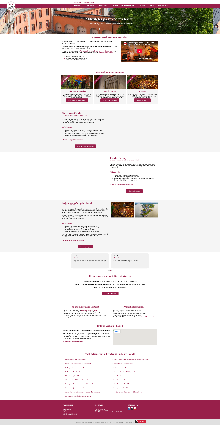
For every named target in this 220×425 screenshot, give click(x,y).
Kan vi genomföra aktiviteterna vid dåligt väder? (79, 384)
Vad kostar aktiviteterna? (72, 372)
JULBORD (142, 6)
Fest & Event (103, 6)
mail (95, 310)
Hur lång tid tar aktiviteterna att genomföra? (78, 364)
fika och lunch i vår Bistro (149, 317)
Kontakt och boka (67, 409)
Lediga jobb (65, 411)
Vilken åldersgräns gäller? (72, 376)
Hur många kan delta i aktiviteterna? (75, 360)
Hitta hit (151, 6)
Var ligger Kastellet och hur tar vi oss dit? (125, 388)
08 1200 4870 (103, 409)
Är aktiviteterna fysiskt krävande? (123, 364)
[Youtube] (135, 408)
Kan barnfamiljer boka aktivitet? (74, 388)
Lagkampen (108, 51)
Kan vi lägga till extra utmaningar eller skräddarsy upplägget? (131, 360)
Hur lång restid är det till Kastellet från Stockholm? (128, 392)
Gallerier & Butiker (127, 6)
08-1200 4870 (77, 2)
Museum (115, 6)
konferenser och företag (105, 52)
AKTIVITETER (90, 6)
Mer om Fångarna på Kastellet (77, 100)
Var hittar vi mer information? (122, 380)
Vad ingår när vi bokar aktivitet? (74, 368)
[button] (85, 140)
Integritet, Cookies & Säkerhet (70, 414)
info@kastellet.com (89, 2)
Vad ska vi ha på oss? (120, 368)
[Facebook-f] (129, 408)
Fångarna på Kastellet (86, 51)
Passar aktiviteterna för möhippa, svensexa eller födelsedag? (82, 392)
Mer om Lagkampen (142, 100)
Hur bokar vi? (117, 376)
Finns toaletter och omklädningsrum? (124, 372)
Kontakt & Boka (163, 6)
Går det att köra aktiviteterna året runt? (76, 380)
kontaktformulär (86, 310)
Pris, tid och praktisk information (73, 140)
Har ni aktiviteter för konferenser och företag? (78, 396)
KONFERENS (77, 6)
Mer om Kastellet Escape (110, 100)
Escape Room (98, 51)
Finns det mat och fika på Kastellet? (124, 384)
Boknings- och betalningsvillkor (70, 413)
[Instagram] (132, 408)
